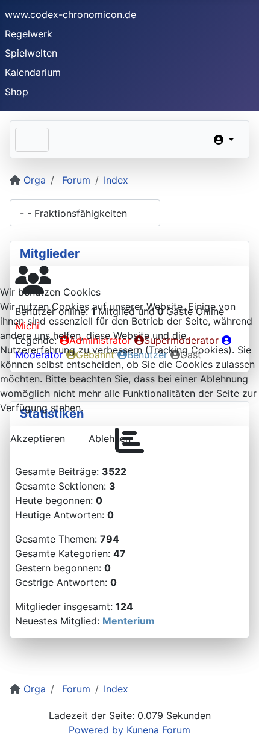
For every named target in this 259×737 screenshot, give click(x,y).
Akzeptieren (37, 438)
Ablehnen (110, 438)
